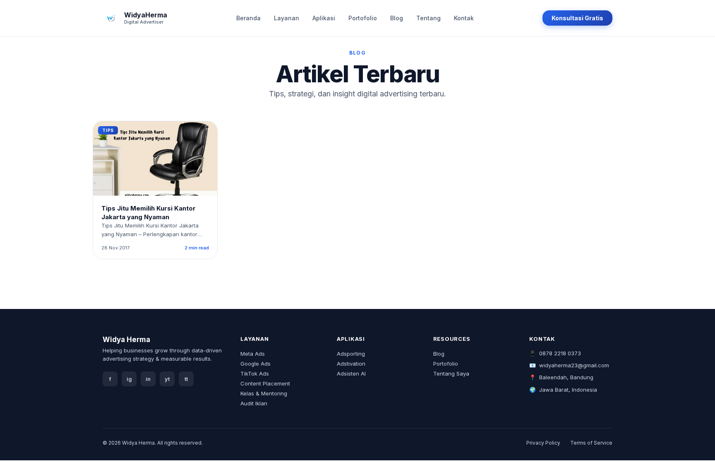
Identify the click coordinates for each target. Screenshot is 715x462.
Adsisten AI (351, 373)
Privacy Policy (543, 443)
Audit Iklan (253, 403)
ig (129, 379)
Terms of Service (591, 443)
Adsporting (351, 353)
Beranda (248, 18)
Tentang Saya (451, 373)
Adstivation (351, 363)
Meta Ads (252, 353)
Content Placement (265, 383)
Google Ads (255, 363)
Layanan (286, 18)
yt (167, 379)
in (148, 379)
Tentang (428, 18)
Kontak (464, 18)
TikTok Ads (254, 373)
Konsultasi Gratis (577, 18)
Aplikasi (323, 18)
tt (186, 379)
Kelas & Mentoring (263, 393)
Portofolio (362, 18)
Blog (396, 18)
